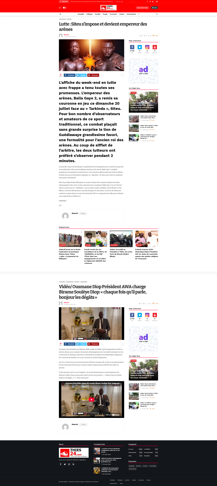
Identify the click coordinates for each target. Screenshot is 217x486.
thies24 (66, 34)
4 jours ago (145, 120)
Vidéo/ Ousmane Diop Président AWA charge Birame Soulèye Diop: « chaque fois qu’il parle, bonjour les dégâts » (102, 292)
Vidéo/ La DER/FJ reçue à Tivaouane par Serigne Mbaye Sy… (148, 136)
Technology (153, 466)
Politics (145, 466)
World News (132, 468)
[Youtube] (153, 1)
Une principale (151, 452)
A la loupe (114, 245)
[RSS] (73, 464)
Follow (83, 213)
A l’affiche (70, 281)
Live (155, 7)
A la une (133, 92)
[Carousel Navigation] (133, 1)
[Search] (157, 14)
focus (77, 281)
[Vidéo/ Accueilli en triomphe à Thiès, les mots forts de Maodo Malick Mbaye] (121, 239)
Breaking (131, 466)
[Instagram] (69, 464)
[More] (139, 14)
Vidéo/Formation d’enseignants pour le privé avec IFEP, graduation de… (111, 460)
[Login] (157, 1)
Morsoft (96, 481)
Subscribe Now (142, 7)
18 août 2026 (107, 454)
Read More (82, 460)
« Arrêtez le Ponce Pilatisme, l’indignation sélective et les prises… (110, 450)
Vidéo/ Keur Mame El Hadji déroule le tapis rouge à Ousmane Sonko (88, 1)
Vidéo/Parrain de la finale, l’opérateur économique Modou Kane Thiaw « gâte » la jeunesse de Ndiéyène (70, 254)
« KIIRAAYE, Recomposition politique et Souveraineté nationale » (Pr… (110, 469)
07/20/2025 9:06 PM (70, 36)
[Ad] (143, 71)
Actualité (63, 19)
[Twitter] (150, 1)
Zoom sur (84, 281)
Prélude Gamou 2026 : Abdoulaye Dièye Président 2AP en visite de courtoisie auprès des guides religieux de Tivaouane (146, 254)
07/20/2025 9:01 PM (69, 304)
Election (138, 466)
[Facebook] (147, 1)
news (135, 455)
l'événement (135, 452)
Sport (69, 19)
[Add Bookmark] (122, 75)
